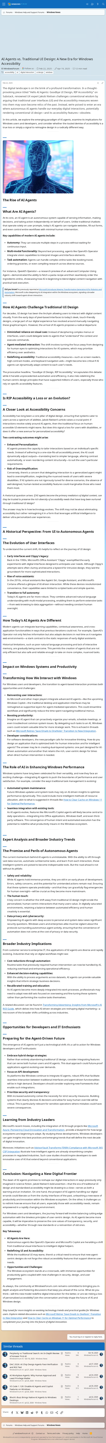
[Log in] (87, 4)
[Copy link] (102, 83)
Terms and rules (53, 1433)
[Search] (103, 4)
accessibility (9, 72)
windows (49, 72)
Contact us (40, 1433)
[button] (32, 1433)
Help (78, 1433)
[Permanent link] (38, 200)
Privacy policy (68, 1433)
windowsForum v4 (22, 1433)
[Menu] (4, 4)
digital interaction (27, 72)
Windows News (41, 1359)
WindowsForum (11, 68)
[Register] (92, 4)
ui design (39, 72)
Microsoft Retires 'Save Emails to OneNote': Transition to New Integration (56, 730)
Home (85, 1433)
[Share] (98, 83)
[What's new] (97, 4)
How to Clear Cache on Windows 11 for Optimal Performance (59, 1318)
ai (17, 72)
